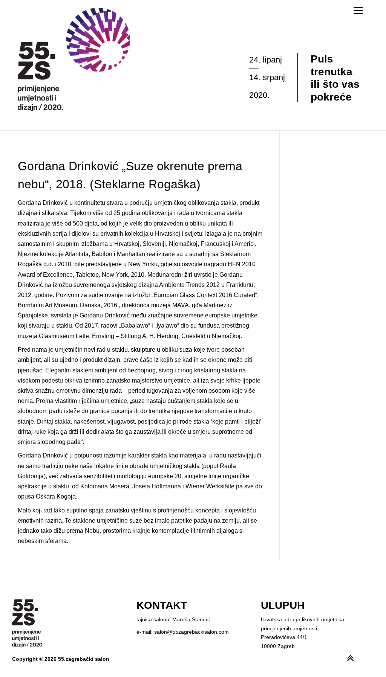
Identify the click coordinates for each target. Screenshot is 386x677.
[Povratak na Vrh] (354, 655)
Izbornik (358, 11)
